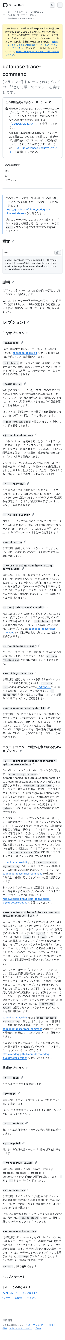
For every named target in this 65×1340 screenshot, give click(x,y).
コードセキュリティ (17, 11)
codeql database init (25, 352)
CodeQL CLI (37, 11)
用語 (28, 1325)
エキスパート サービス (20, 1328)
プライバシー (39, 1325)
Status (52, 1325)
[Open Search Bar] (52, 5)
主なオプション (14, 333)
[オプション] (14, 322)
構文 (6, 241)
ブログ (38, 1328)
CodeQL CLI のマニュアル (21, 15)
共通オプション (14, 1068)
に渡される (44, 687)
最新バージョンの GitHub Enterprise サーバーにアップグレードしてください (31, 44)
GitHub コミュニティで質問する (22, 1293)
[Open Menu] (59, 5)
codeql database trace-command (22, 873)
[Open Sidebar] (3, 15)
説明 (6, 282)
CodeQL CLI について (24, 123)
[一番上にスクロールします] (58, 1333)
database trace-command (21, 18)
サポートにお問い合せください (21, 1297)
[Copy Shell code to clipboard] (57, 252)
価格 (5, 1328)
